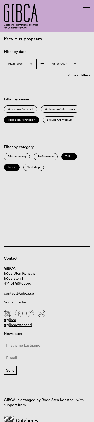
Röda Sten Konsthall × (21, 119)
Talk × (69, 156)
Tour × (12, 167)
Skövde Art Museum (59, 119)
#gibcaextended (18, 324)
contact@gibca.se (19, 293)
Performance (46, 156)
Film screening (17, 156)
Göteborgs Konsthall (20, 109)
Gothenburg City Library (60, 109)
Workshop (33, 167)
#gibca (10, 319)
